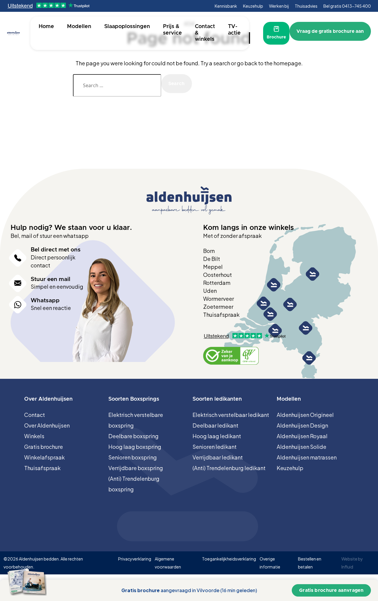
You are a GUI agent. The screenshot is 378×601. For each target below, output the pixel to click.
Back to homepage (187, 113)
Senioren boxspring (132, 457)
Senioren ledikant (215, 446)
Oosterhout (217, 274)
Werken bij (279, 6)
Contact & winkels (205, 33)
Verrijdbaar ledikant (218, 457)
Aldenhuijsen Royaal (302, 436)
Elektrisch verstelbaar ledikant (231, 414)
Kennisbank (226, 6)
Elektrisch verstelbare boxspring (135, 420)
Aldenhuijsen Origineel (305, 414)
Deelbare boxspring (133, 436)
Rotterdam (216, 282)
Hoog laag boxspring (134, 446)
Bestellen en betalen (309, 562)
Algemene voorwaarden (168, 562)
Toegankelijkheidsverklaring (229, 558)
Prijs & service (172, 30)
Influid (347, 566)
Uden (210, 290)
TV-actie (234, 30)
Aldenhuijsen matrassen (307, 457)
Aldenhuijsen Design (302, 425)
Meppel (213, 266)
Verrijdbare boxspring (135, 467)
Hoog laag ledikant (217, 436)
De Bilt (211, 258)
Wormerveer (218, 298)
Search (176, 83)
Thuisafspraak (221, 314)
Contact (34, 414)
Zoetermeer (218, 306)
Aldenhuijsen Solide (301, 446)
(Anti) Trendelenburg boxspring (133, 484)
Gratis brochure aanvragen (331, 590)
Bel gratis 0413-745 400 (347, 6)
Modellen (79, 26)
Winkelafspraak (44, 457)
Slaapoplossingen (127, 26)
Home (46, 26)
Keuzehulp (253, 6)
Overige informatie (270, 562)
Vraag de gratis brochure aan (330, 31)
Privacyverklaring (134, 558)
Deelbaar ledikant (215, 425)
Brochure (276, 37)
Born (209, 250)
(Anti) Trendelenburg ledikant (229, 467)
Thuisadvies (306, 6)
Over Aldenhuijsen (47, 425)
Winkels (34, 436)
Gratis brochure (43, 446)
